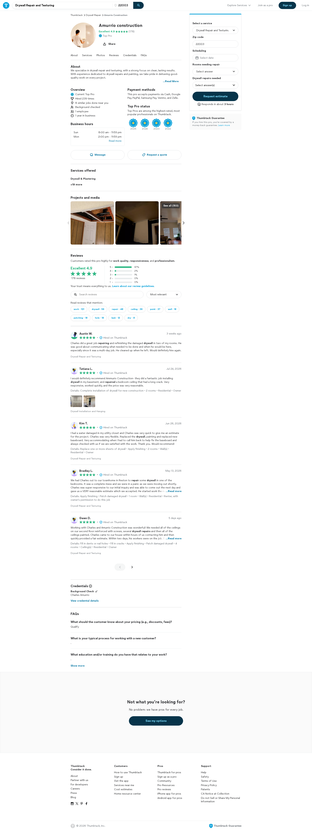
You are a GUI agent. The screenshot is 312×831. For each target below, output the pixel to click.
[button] (83, 35)
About (74, 55)
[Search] (138, 5)
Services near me (124, 785)
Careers (75, 788)
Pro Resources (166, 785)
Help (203, 772)
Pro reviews (164, 789)
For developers (79, 784)
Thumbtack (77, 15)
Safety (205, 776)
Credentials (129, 55)
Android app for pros (169, 798)
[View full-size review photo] (76, 401)
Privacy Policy (209, 785)
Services (87, 55)
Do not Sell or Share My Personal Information (220, 800)
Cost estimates (123, 789)
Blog (73, 797)
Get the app (121, 780)
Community (164, 780)
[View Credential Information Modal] (90, 586)
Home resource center (127, 793)
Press (74, 793)
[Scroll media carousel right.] (183, 223)
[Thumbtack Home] (6, 5)
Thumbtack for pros (169, 772)
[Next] (132, 567)
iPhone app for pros (169, 793)
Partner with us (79, 780)
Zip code (197, 37)
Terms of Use (209, 780)
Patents (205, 789)
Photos (100, 55)
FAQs (144, 55)
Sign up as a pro (167, 776)
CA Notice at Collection (215, 793)
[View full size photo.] (92, 223)
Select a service (202, 23)
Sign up (118, 776)
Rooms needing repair (206, 64)
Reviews (114, 55)
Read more (115, 140)
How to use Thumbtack (128, 772)
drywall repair (93, 15)
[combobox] (62, 5)
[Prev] (119, 567)
